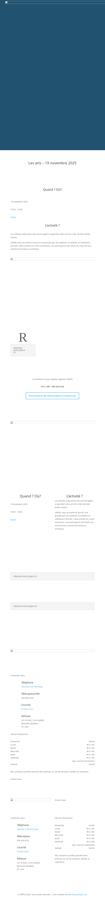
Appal (13, 217)
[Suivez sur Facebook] (13, 787)
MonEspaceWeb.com (77, 894)
